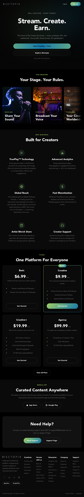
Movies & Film (40, 478)
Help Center (76, 467)
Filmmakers (27, 470)
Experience (64, 467)
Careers (63, 470)
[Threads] (19, 477)
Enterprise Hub (52, 461)
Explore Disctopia (42, 53)
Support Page (51, 440)
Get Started (21, 306)
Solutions (51, 481)
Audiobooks (40, 481)
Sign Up (75, 4)
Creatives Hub (28, 461)
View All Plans (42, 373)
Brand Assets (77, 476)
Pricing (62, 473)
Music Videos (40, 475)
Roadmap (63, 464)
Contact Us (76, 470)
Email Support (32, 440)
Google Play (53, 405)
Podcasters (27, 467)
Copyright (79, 493)
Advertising (76, 473)
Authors (26, 473)
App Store (33, 405)
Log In (65, 4)
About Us (63, 461)
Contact (63, 476)
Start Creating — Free (42, 46)
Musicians (27, 464)
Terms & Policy (69, 493)
